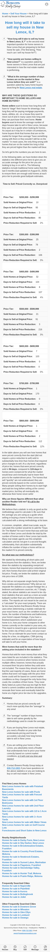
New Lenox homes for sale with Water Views (24, 822)
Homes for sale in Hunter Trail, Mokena (21, 873)
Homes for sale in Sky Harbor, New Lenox (23, 843)
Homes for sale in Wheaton (15, 909)
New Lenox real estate (31, 87)
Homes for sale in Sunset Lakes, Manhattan (24, 862)
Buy (15, 950)
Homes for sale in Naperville (16, 886)
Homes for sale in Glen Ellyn (16, 912)
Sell (25, 950)
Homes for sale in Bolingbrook (17, 894)
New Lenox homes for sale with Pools (21, 792)
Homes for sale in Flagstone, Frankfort (21, 865)
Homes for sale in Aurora (14, 891)
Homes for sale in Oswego (15, 918)
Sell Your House (18, 13)
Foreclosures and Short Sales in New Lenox (24, 830)
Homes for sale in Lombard (15, 915)
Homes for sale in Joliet (14, 897)
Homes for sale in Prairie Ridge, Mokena (22, 876)
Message (35, 950)
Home (5, 13)
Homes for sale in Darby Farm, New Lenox (23, 840)
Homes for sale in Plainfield (16, 889)
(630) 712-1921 (27, 930)
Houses (5, 950)
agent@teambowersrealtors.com (25, 933)
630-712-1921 (13, 768)
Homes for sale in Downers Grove (19, 907)
